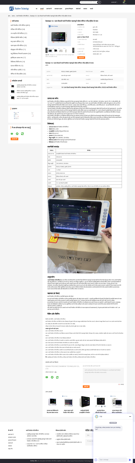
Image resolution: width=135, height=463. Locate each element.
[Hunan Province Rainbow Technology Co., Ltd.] (19, 9)
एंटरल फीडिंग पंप (15, 66)
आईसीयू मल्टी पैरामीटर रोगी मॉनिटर (55, 357)
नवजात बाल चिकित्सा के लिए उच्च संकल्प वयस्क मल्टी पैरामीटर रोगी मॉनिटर (52, 411)
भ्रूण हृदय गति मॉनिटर (17, 45)
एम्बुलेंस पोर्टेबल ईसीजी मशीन (63, 439)
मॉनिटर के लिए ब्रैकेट (17, 74)
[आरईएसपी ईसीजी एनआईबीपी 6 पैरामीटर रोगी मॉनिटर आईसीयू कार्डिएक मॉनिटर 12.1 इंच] (85, 402)
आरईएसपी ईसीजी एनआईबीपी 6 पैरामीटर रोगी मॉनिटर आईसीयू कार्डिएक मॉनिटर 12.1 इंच (84, 411)
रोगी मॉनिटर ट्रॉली (16, 70)
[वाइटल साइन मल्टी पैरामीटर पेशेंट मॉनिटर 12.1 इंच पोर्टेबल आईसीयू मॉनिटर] (69, 402)
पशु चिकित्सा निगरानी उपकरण (19, 54)
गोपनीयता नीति (33, 461)
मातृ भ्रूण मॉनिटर (16, 41)
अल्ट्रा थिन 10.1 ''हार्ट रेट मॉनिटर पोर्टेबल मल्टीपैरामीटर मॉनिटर (37, 445)
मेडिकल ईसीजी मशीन (17, 37)
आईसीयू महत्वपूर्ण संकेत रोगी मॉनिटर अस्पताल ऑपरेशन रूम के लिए (38, 435)
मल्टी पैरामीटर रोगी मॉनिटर (22, 16)
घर (36, 8)
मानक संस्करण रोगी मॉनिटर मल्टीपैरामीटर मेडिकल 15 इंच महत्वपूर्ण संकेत (117, 411)
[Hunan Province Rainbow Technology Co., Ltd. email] (13, 134)
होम (9, 16)
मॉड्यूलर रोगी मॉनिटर (17, 49)
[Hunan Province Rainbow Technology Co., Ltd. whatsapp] (18, 134)
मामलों (91, 8)
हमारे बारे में (49, 8)
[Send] (130, 460)
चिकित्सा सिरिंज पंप (16, 62)
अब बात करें (113, 2)
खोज (99, 2)
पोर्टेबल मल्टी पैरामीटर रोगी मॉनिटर (70, 357)
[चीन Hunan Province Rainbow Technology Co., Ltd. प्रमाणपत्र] (16, 115)
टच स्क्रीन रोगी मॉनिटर (17, 33)
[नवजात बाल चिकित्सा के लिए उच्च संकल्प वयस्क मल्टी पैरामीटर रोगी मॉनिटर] (52, 402)
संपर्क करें (78, 8)
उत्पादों (41, 8)
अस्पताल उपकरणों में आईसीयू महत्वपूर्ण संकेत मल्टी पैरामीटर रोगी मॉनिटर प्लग (39, 440)
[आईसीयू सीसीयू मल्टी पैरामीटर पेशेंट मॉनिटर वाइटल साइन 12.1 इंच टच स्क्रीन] (12, 97)
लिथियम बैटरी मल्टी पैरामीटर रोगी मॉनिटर (86, 357)
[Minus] (130, 416)
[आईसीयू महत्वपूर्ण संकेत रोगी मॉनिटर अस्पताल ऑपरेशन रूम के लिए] (12, 86)
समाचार (85, 8)
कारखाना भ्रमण (58, 8)
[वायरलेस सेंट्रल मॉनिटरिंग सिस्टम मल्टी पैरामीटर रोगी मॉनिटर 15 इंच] (101, 402)
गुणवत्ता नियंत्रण (69, 8)
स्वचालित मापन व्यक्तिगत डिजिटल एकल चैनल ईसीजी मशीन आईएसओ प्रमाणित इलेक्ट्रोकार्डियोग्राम (68, 435)
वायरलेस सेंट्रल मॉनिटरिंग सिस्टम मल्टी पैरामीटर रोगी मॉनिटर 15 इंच (101, 411)
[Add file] (95, 460)
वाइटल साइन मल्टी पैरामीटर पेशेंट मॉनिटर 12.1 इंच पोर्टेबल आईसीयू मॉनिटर (68, 411)
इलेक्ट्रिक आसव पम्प (17, 58)
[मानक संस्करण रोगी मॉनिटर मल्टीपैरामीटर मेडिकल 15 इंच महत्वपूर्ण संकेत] (117, 402)
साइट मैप (10, 448)
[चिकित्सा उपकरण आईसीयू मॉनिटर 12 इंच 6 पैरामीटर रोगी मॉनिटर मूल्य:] (12, 91)
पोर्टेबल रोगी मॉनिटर (16, 29)
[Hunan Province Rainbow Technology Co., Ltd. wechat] (23, 134)
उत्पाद (13, 16)
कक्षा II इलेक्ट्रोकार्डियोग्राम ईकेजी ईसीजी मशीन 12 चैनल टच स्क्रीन (69, 443)
